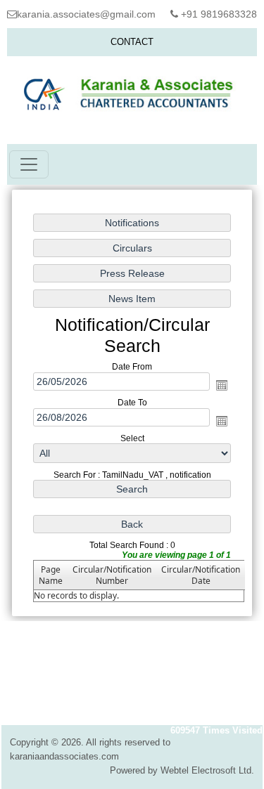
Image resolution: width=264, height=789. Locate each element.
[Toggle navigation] (29, 164)
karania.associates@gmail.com (86, 14)
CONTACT (132, 42)
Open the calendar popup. (222, 385)
